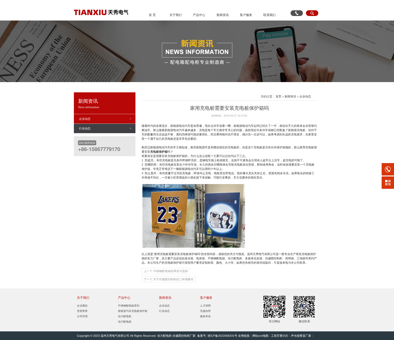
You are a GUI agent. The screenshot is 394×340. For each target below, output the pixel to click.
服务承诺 (205, 316)
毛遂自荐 (205, 311)
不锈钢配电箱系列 (128, 305)
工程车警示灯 (279, 335)
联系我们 (269, 15)
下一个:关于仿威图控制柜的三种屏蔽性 (169, 279)
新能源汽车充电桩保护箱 (132, 311)
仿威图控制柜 (181, 335)
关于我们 (176, 15)
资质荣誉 (82, 311)
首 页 (152, 15)
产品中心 (199, 15)
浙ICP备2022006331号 (222, 335)
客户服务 (246, 15)
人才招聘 (205, 305)
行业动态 (84, 128)
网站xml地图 (260, 335)
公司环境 (82, 316)
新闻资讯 (222, 15)
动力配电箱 (124, 321)
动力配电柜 (124, 316)
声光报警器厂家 (301, 335)
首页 (278, 96)
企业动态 (84, 118)
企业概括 (82, 305)
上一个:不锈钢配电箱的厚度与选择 (166, 271)
